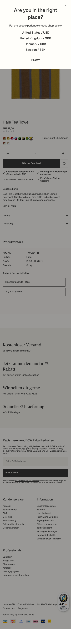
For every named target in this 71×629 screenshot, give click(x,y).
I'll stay (35, 60)
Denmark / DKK (35, 44)
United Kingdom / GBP (35, 38)
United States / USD (35, 32)
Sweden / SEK (35, 50)
